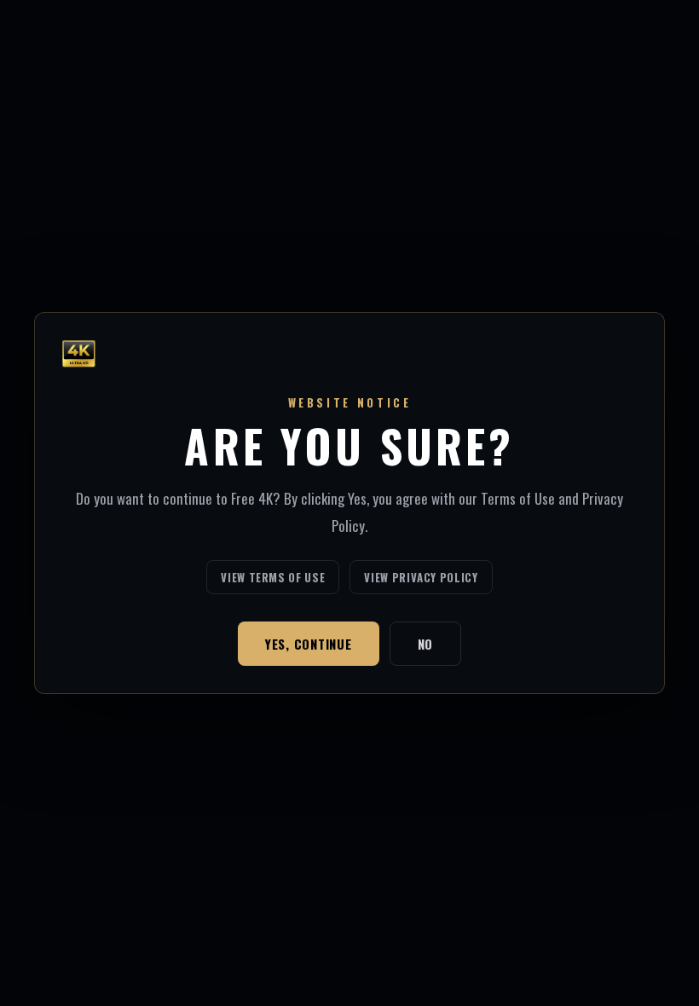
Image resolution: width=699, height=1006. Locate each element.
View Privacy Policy (420, 577)
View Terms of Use (273, 577)
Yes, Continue (308, 643)
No (426, 643)
